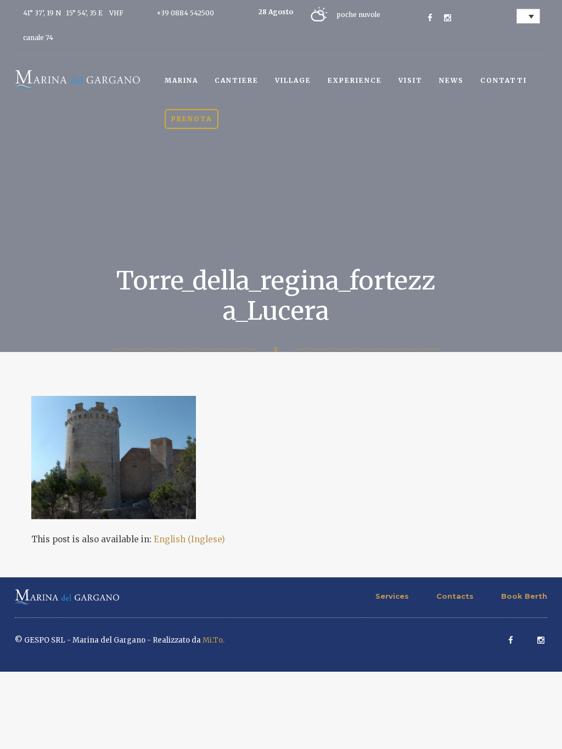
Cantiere (236, 80)
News (451, 80)
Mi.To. (213, 640)
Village (293, 80)
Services (392, 596)
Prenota (191, 119)
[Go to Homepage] (77, 78)
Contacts (455, 596)
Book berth (524, 596)
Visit (410, 80)
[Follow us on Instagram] (447, 18)
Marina (181, 80)
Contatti (503, 80)
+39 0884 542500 (185, 13)
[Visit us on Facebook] (430, 18)
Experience (355, 80)
